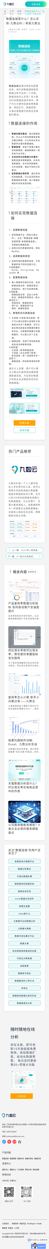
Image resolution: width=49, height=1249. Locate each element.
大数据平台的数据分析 (24, 921)
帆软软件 (15, 1223)
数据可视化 (29, 1158)
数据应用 (37, 1158)
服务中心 (5, 1169)
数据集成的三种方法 (24, 980)
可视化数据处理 (24, 876)
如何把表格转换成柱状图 (24, 950)
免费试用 (36, 4)
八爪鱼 (16, 1228)
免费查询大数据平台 (24, 861)
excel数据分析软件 (24, 898)
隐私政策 (36, 1169)
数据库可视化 (24, 973)
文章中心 (12, 12)
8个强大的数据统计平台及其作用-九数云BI (27, 556)
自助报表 (24, 965)
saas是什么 (24, 913)
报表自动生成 (24, 891)
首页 (5, 12)
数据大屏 (24, 943)
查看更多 (32, 571)
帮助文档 (28, 1169)
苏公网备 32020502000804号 (13, 1237)
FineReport (31, 1223)
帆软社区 (23, 1223)
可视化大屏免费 (24, 958)
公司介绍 (5, 1180)
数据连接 (5, 1158)
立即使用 (21, 1096)
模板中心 (13, 1169)
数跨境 (4, 1228)
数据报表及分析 (24, 1003)
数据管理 (13, 1158)
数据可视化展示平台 (24, 936)
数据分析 (19, 12)
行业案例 (20, 1169)
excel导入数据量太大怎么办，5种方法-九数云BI (31, 550)
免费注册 (24, 422)
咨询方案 (24, 430)
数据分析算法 (24, 868)
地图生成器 (24, 906)
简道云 (10, 1228)
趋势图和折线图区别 (24, 883)
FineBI (39, 1223)
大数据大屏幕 (24, 928)
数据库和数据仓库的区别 (24, 995)
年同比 (24, 988)
